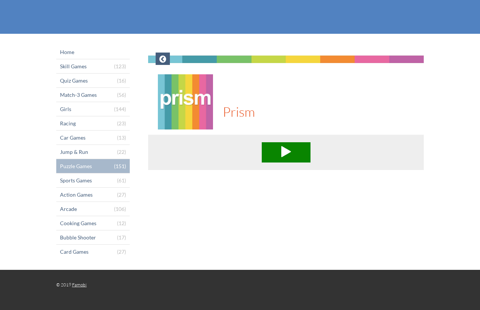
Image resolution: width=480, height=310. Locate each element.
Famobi (79, 284)
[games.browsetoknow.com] (240, 17)
